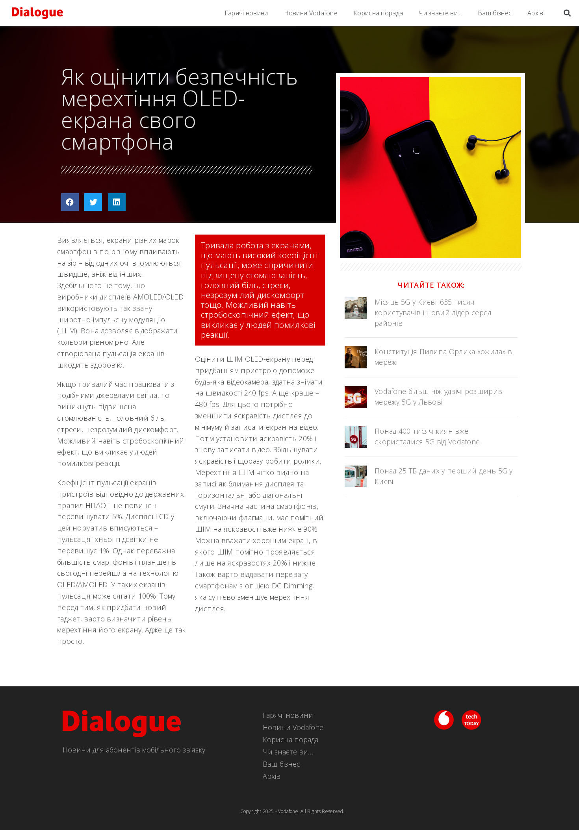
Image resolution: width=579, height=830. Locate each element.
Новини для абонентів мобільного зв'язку (134, 749)
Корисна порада (378, 13)
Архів (535, 13)
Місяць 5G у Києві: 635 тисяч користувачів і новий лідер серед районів (433, 312)
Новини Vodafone (311, 13)
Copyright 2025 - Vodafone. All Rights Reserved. (292, 811)
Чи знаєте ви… (440, 13)
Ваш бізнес (495, 13)
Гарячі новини (246, 13)
